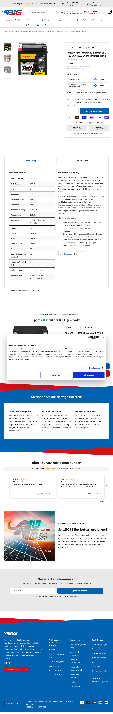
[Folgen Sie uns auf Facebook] (10, 663)
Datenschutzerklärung (99, 649)
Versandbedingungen (99, 644)
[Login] (104, 13)
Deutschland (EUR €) (12, 704)
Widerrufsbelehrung (99, 653)
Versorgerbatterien (49, 20)
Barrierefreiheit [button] (75, 686)
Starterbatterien (33, 20)
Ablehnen (56, 375)
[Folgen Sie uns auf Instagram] (5, 663)
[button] (7, 486)
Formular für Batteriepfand (75, 661)
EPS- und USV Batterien (57, 675)
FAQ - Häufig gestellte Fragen (56, 655)
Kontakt (73, 682)
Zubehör (31, 25)
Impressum (96, 666)
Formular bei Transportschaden (76, 668)
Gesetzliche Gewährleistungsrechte (100, 680)
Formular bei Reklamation (74, 676)
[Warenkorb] (109, 12)
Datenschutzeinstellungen (100, 672)
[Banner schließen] (104, 337)
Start (6, 31)
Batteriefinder (65, 415)
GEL (36, 31)
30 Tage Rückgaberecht (95, 3)
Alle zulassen (89, 375)
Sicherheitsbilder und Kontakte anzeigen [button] (24, 290)
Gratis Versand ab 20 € (71, 3)
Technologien (83, 20)
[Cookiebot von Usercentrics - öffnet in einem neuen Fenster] (89, 337)
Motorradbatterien (27, 31)
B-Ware (41, 25)
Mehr (47, 25)
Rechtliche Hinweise (99, 658)
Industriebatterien (67, 20)
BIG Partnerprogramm (57, 662)
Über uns (52, 650)
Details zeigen (94, 368)
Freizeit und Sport (98, 20)
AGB (93, 662)
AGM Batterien (54, 666)
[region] (57, 486)
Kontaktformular (94, 13)
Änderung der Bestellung (75, 653)
